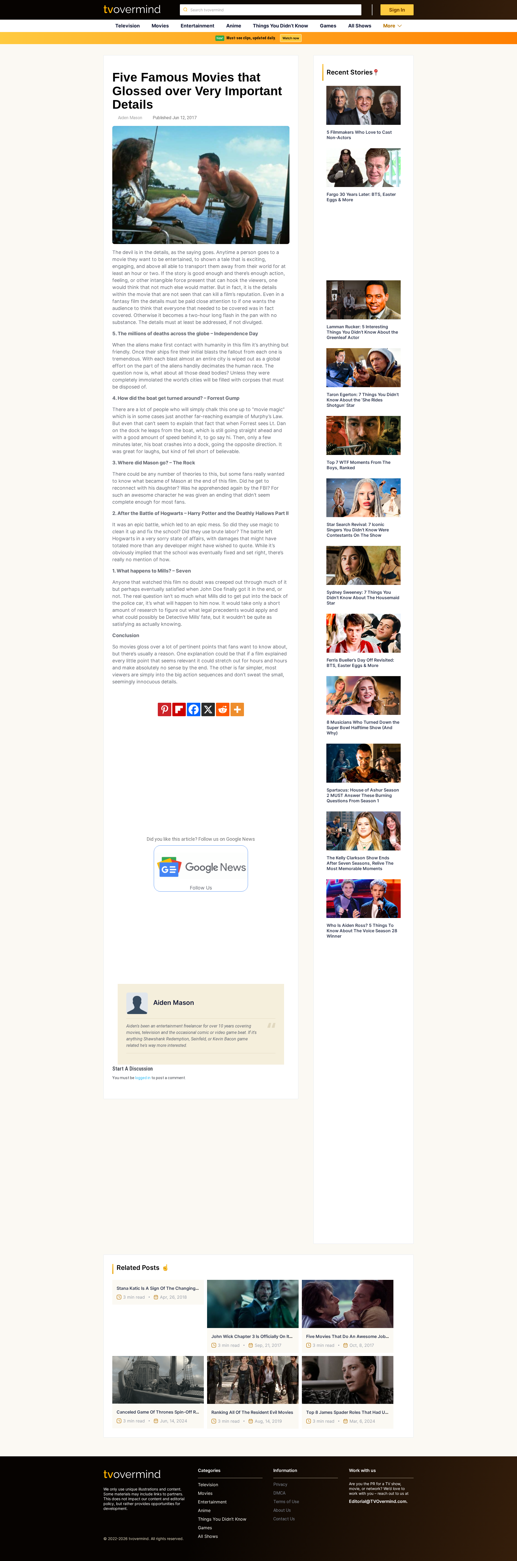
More (389, 26)
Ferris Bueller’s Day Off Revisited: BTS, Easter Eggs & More (360, 662)
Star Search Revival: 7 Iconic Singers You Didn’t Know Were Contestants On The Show (358, 530)
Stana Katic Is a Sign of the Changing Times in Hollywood (177, 1288)
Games (328, 26)
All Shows (359, 26)
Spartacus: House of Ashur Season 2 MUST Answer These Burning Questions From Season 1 (363, 795)
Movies (160, 26)
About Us (282, 1510)
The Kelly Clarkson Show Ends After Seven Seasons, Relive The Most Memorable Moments (360, 863)
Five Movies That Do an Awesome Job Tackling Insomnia (365, 1336)
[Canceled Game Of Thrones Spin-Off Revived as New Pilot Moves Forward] (158, 1380)
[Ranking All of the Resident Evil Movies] (253, 1380)
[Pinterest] (164, 709)
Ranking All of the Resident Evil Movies (252, 1412)
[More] (237, 709)
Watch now (290, 38)
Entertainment (197, 26)
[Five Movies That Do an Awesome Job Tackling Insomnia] (347, 1304)
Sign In (397, 10)
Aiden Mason (130, 117)
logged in (143, 1078)
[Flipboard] (179, 709)
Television (127, 26)
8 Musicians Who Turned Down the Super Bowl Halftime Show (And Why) (363, 727)
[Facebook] (193, 709)
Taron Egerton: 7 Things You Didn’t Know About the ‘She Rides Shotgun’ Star (363, 400)
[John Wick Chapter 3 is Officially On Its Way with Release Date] (253, 1304)
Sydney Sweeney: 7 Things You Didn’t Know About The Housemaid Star (363, 597)
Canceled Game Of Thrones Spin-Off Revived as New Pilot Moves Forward (193, 1412)
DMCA (279, 1493)
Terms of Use (286, 1501)
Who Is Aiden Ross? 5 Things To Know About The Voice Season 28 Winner (362, 931)
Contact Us (284, 1518)
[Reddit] (222, 709)
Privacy (280, 1484)
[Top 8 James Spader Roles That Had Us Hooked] (347, 1380)
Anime (233, 26)
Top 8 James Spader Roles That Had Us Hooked (355, 1412)
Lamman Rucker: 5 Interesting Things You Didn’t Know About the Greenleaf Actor (362, 332)
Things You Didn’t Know (280, 26)
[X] (208, 709)
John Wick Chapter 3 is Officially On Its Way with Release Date (275, 1336)
